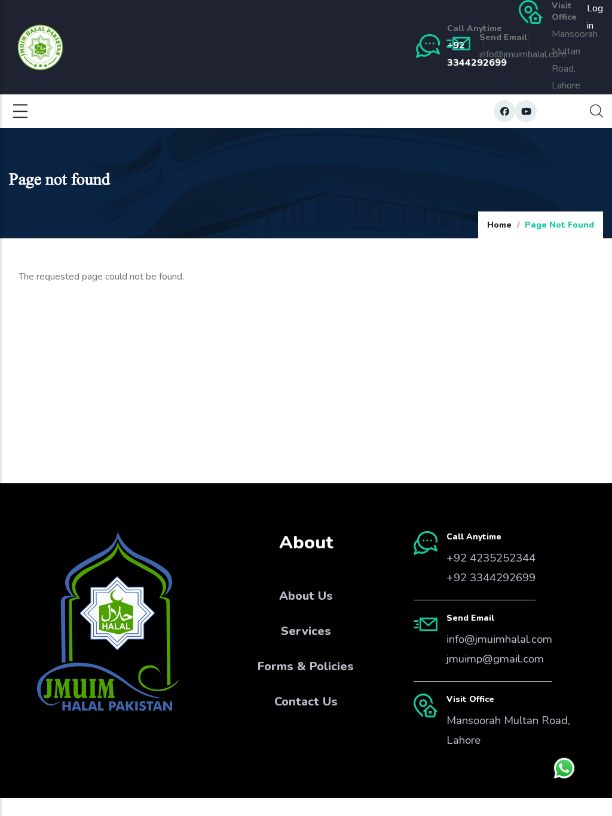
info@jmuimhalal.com (499, 639)
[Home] (40, 47)
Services (306, 631)
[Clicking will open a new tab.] (564, 768)
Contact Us (306, 702)
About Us (306, 596)
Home (499, 225)
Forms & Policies (306, 666)
